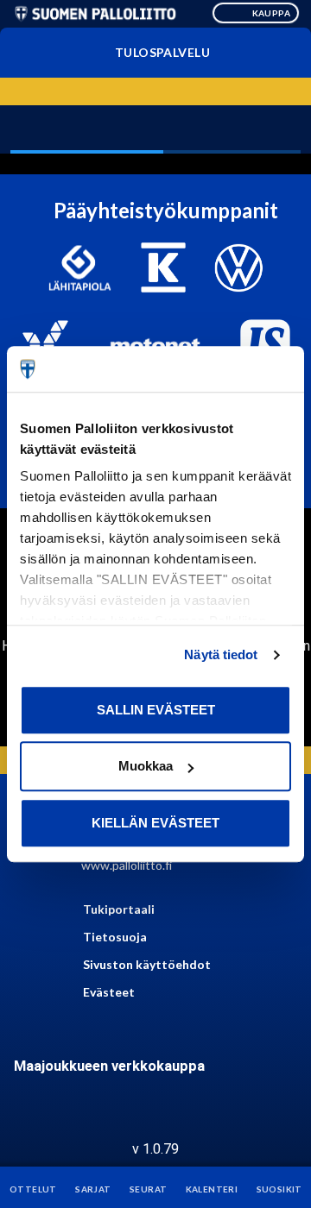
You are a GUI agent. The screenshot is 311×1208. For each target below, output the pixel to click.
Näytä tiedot (220, 654)
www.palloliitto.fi (126, 865)
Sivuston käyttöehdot (147, 964)
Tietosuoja (115, 936)
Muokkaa (145, 765)
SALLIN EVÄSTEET (156, 709)
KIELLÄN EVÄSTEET (155, 822)
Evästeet (109, 992)
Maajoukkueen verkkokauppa (109, 1066)
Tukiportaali (119, 909)
